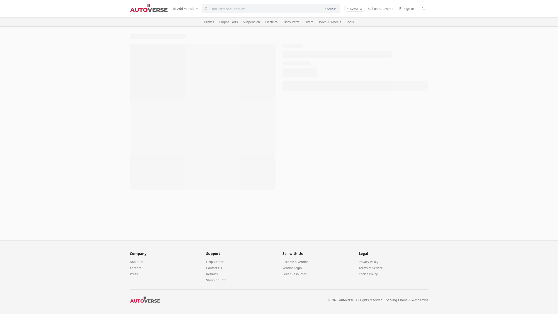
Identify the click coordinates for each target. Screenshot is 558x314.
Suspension (251, 22)
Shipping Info (216, 280)
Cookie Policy (368, 274)
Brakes (209, 22)
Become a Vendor (295, 262)
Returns (212, 274)
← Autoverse (354, 8)
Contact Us (214, 268)
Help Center (215, 262)
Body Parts (291, 22)
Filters (309, 22)
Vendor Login (292, 268)
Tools (350, 22)
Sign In (409, 9)
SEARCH (330, 9)
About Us (136, 262)
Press (134, 274)
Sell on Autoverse (380, 9)
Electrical (272, 22)
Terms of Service (371, 268)
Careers (135, 268)
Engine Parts (228, 22)
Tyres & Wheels (330, 22)
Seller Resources (294, 274)
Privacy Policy (368, 262)
